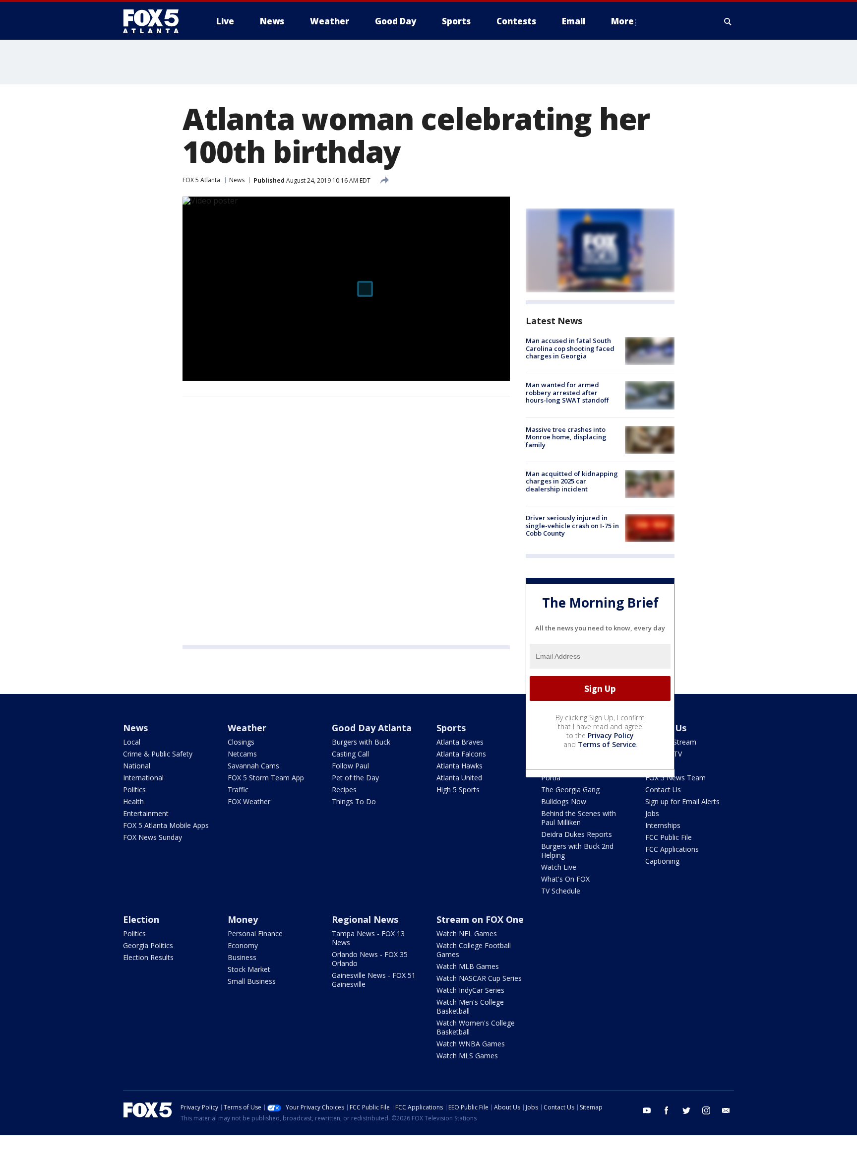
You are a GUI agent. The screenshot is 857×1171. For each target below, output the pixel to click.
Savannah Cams (253, 765)
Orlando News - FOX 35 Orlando (370, 959)
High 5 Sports (458, 789)
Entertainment (146, 813)
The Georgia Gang (570, 789)
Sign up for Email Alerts (682, 801)
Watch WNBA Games (470, 1043)
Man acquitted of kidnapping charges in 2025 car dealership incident (572, 481)
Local (131, 742)
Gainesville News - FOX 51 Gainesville (374, 979)
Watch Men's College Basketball (470, 1006)
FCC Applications (672, 849)
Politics (134, 789)
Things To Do (354, 801)
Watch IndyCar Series (470, 990)
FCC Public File (668, 837)
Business (242, 957)
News (237, 180)
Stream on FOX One (480, 919)
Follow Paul (350, 765)
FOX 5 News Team (675, 777)
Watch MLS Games (467, 1055)
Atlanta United (459, 777)
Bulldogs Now (563, 801)
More (622, 21)
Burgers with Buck (361, 742)
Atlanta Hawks (459, 765)
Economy (243, 945)
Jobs (652, 813)
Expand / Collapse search (728, 21)
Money (243, 919)
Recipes (344, 789)
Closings (241, 742)
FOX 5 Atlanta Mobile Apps (166, 825)
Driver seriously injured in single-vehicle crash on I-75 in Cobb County (572, 525)
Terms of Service (607, 744)
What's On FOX (565, 879)
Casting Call (350, 753)
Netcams (242, 753)
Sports (451, 728)
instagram (706, 1110)
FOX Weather (249, 801)
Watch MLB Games (467, 966)
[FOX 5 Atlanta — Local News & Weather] (155, 21)
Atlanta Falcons (461, 753)
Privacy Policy (611, 735)
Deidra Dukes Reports (576, 834)
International (143, 777)
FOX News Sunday (152, 837)
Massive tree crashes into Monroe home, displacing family (566, 437)
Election (141, 919)
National (136, 765)
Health (133, 801)
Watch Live (558, 867)
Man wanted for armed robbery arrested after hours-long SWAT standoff (567, 392)
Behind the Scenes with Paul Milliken (578, 818)
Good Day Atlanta (372, 728)
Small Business (252, 981)
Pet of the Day (355, 777)
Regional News (365, 919)
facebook (666, 1110)
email (726, 1110)
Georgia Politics (148, 945)
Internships (662, 825)
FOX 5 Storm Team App (266, 777)
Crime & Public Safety (157, 753)
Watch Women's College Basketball (475, 1027)
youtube (647, 1110)
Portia (550, 777)
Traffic (238, 789)
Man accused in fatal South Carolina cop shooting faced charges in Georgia (570, 348)
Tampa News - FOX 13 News (368, 938)
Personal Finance (255, 933)
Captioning (662, 861)
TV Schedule (560, 890)
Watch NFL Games (466, 933)
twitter (686, 1110)
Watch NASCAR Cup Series (479, 978)
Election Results (148, 957)
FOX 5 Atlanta (201, 180)
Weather (247, 728)
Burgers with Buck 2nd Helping (577, 850)
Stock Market (249, 969)
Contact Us (663, 789)
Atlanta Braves (460, 742)
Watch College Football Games (473, 950)
